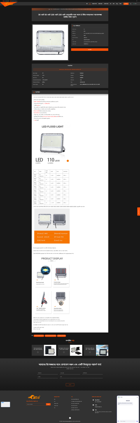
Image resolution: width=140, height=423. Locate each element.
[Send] (137, 421)
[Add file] (118, 421)
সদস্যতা (48, 404)
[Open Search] (131, 4)
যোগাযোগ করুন (106, 3)
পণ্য (89, 3)
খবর (110, 3)
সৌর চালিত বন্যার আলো (56, 9)
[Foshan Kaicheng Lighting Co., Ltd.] (9, 3)
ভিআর (120, 3)
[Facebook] (136, 1)
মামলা (113, 3)
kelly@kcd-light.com (98, 406)
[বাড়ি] (49, 9)
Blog (117, 3)
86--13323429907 (98, 401)
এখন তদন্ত (126, 3)
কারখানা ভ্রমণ (100, 3)
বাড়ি (87, 3)
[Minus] (137, 397)
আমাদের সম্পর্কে (94, 3)
